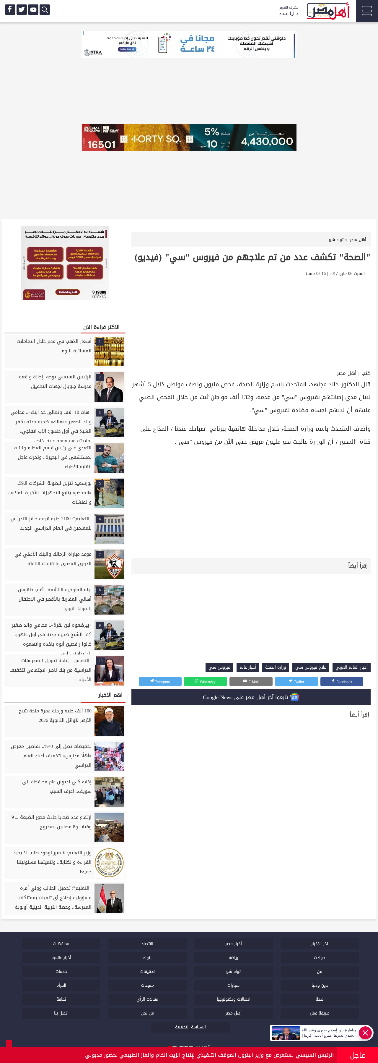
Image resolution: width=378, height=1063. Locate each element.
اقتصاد (147, 944)
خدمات (61, 972)
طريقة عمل (320, 1013)
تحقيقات (147, 972)
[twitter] (22, 9)
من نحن (147, 1013)
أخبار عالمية (61, 958)
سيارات (233, 985)
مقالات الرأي (147, 999)
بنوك (147, 958)
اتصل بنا (61, 1013)
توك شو (233, 972)
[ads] (189, 45)
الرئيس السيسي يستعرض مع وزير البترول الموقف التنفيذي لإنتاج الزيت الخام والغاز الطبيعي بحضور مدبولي (209, 1055)
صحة (320, 999)
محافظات (61, 944)
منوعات (147, 985)
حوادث (319, 958)
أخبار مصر (233, 944)
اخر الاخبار (319, 944)
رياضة (233, 958)
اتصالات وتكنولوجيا (233, 999)
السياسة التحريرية (190, 1027)
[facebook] (10, 9)
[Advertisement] (251, 324)
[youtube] (33, 9)
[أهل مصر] (328, 12)
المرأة (61, 985)
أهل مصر (346, 373)
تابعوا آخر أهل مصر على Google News (246, 697)
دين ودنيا (320, 985)
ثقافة (61, 999)
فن (319, 972)
